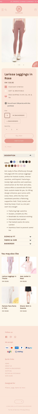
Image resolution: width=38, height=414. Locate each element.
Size (6, 110)
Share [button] (9, 147)
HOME (7, 363)
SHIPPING (8, 371)
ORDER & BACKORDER (12, 368)
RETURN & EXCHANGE (12, 373)
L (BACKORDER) (12, 121)
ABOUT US (8, 366)
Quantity (7, 126)
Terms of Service (13, 410)
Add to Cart (19, 141)
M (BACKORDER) (19, 115)
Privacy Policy (25, 410)
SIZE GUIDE (9, 376)
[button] (2, 10)
